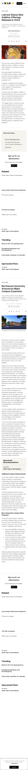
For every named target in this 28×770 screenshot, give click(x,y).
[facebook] (9, 41)
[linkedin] (11, 41)
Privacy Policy (14, 763)
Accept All (14, 767)
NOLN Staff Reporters (14, 30)
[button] (3, 3)
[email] (19, 41)
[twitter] (14, 41)
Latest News (5, 11)
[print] (25, 41)
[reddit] (16, 41)
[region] (14, 764)
